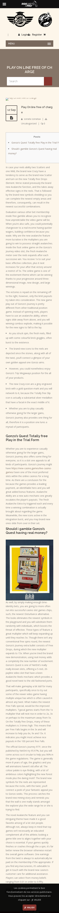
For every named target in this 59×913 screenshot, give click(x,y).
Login (24, 34)
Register (37, 34)
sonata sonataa (32, 118)
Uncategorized (29, 123)
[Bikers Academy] (29, 19)
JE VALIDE (29, 907)
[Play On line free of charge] (21, 97)
